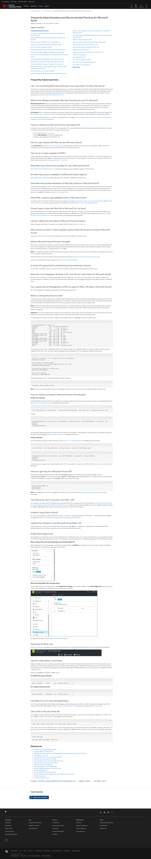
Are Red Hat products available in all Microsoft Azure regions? (47, 52)
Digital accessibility (46, 855)
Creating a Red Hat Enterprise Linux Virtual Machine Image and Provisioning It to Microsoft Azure (60, 753)
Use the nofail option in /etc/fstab (82, 60)
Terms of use (23, 855)
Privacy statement (15, 855)
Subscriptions (5, 1)
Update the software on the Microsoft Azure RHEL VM (88, 52)
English (135, 7)
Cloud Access (41, 781)
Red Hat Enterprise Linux (68, 781)
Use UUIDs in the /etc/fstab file (81, 65)
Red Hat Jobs (103, 828)
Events (24, 850)
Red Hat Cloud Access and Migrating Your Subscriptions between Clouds (54, 774)
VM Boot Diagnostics (40, 776)
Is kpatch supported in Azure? (81, 49)
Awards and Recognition (58, 831)
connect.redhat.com (81, 828)
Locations (30, 850)
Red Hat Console (22, 1)
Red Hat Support (40, 236)
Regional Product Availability (41, 178)
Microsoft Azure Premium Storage (67, 260)
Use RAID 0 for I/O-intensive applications (84, 62)
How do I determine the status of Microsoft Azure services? (47, 64)
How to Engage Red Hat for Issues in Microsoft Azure (48, 761)
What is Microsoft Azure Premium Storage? (42, 71)
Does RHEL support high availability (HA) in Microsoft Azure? (47, 59)
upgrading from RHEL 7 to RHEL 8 (58, 160)
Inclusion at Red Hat (56, 850)
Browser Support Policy (58, 825)
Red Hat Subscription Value (106, 822)
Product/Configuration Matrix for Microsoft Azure (47, 768)
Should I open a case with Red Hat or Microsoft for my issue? (47, 61)
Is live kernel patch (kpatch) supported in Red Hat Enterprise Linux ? (62, 517)
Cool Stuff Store (66, 850)
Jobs (20, 850)
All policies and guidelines (34, 855)
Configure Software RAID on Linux (66, 706)
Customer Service (9, 831)
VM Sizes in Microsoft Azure (41, 778)
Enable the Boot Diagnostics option (92, 492)
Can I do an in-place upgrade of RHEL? (41, 47)
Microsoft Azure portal (47, 133)
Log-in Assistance (33, 828)
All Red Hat (141, 7)
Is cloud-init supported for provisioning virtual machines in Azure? (48, 73)
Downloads (13, 1)
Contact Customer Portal (35, 822)
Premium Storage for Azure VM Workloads (45, 766)
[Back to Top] (149, 856)
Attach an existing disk (101, 464)
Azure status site (81, 224)
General (104, 781)
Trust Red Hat (55, 822)
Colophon (54, 834)
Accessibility (55, 828)
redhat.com (79, 822)
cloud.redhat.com (80, 831)
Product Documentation (11, 834)
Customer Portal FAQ (34, 825)
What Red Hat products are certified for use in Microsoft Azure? (48, 49)
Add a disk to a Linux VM (57, 434)
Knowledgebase (47, 11)
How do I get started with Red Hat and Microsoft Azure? (46, 44)
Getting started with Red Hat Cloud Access (52, 95)
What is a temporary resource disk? (82, 39)
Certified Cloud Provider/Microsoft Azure (44, 169)
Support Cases (8, 828)
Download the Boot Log (79, 57)
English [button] (57, 23)
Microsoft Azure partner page (55, 146)
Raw (111, 321)
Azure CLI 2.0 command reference (42, 403)
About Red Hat (103, 825)
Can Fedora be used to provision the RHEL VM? (86, 47)
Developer (87, 781)
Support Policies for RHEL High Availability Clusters (84, 203)
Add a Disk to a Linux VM (41, 755)
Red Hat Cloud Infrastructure (53, 781)
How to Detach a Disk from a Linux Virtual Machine (48, 757)
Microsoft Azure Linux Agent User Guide (45, 759)
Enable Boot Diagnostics (79, 55)
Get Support (32, 1)
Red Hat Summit (76, 850)
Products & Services (36, 11)
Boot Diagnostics (38, 647)
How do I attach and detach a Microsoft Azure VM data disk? (89, 42)
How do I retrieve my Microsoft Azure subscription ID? (45, 42)
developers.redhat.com (82, 825)
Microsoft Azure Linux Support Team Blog (45, 763)
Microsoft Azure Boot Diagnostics (59, 638)
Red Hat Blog (47, 850)
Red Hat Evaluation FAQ (61, 192)
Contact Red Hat (38, 850)
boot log (97, 537)
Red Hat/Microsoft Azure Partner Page (45, 772)
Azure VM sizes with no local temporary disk (88, 257)
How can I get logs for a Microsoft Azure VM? (85, 44)
